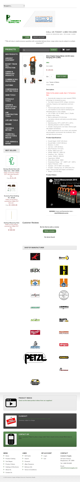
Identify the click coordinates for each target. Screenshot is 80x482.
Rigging (8, 124)
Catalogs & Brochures (12, 467)
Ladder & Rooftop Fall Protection (11, 106)
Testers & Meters (54, 82)
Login (27, 37)
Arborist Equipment (9, 59)
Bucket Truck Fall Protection (11, 66)
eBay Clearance (29, 464)
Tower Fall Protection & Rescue (11, 136)
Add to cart (61, 76)
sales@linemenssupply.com (68, 468)
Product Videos (10, 464)
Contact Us (9, 472)
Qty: (47, 76)
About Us (8, 469)
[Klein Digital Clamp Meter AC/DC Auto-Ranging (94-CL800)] (33, 65)
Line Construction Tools (11, 114)
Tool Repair (9, 461)
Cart (45, 458)
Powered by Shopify (30, 477)
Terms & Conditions (31, 469)
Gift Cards (28, 456)
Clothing (9, 85)
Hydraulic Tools (9, 100)
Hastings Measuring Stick (11, 223)
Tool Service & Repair (11, 142)
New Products (11, 54)
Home (7, 456)
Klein (52, 84)
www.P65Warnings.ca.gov (61, 213)
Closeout (27, 461)
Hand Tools (10, 95)
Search (27, 458)
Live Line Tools (11, 120)
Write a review (49, 231)
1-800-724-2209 (70, 32)
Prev (25, 65)
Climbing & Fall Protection (11, 80)
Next (40, 65)
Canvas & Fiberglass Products (9, 73)
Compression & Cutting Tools (11, 90)
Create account (39, 37)
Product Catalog (10, 458)
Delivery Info (28, 467)
